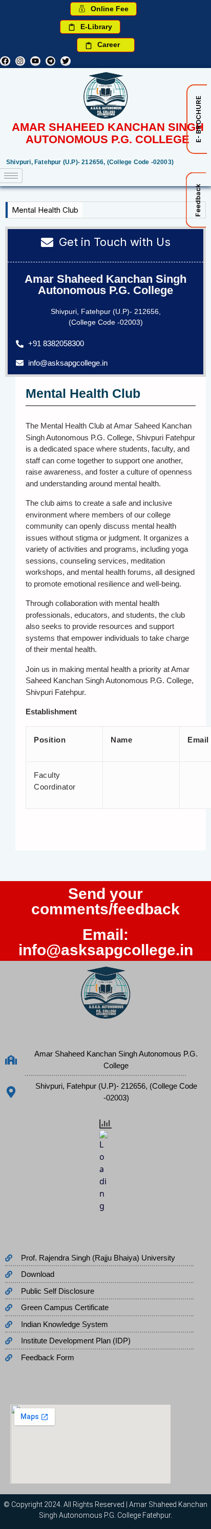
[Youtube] (35, 61)
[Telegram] (51, 61)
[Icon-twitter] (65, 61)
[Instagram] (20, 61)
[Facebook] (5, 61)
